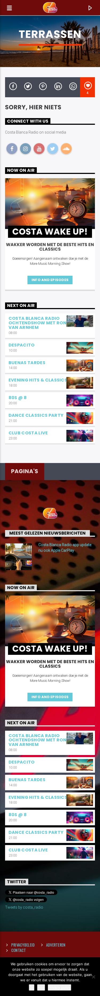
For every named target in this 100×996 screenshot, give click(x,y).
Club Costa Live (28, 433)
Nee (41, 987)
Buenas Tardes (27, 363)
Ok (31, 987)
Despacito (22, 345)
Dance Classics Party (36, 415)
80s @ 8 (18, 398)
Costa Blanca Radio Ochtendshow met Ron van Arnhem (37, 322)
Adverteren (56, 945)
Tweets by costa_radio (24, 907)
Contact (18, 950)
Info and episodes (50, 279)
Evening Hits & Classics (38, 380)
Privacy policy (59, 987)
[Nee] (93, 976)
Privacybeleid (23, 945)
